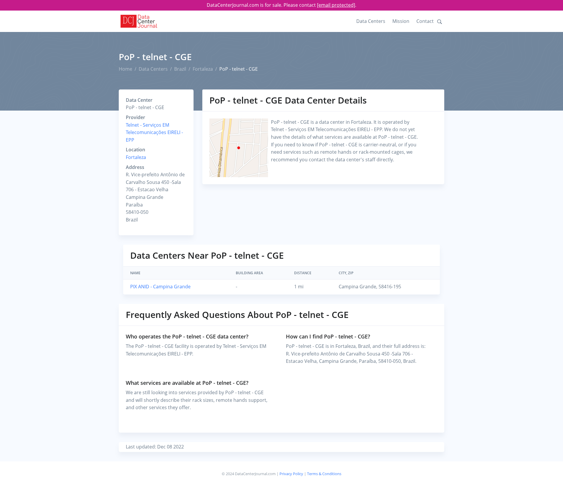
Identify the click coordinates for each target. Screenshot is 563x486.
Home (125, 69)
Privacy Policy (291, 473)
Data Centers (370, 21)
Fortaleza (203, 69)
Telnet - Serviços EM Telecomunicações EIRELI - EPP (154, 132)
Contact (425, 21)
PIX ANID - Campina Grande (160, 286)
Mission (400, 21)
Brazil (180, 69)
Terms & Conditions (324, 473)
